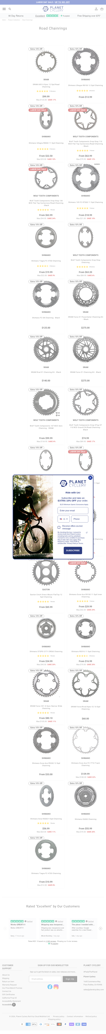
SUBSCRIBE (73, 550)
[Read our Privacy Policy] (86, 532)
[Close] (90, 478)
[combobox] (64, 519)
